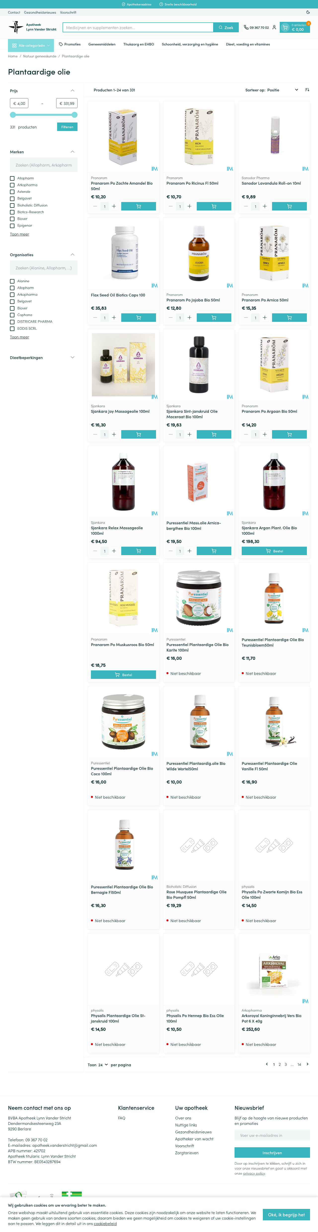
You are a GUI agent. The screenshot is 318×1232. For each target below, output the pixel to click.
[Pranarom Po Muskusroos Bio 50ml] (123, 598)
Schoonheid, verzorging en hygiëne (190, 43)
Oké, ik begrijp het (286, 1214)
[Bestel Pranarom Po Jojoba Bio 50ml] (214, 317)
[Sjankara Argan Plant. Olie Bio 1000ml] (274, 481)
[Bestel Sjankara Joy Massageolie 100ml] (138, 434)
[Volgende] (306, 1064)
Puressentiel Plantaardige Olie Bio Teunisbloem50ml (273, 642)
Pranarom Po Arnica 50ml (265, 299)
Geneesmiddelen (102, 43)
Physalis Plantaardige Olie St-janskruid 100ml (118, 1018)
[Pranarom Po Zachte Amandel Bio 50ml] (123, 136)
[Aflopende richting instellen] (307, 90)
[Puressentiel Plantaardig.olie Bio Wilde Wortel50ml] (199, 721)
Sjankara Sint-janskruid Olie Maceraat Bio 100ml (192, 413)
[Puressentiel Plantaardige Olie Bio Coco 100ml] (123, 721)
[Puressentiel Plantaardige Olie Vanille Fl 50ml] (274, 721)
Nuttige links (186, 1124)
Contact (14, 12)
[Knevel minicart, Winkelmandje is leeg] (285, 27)
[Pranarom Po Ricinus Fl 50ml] (199, 136)
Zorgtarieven (187, 1152)
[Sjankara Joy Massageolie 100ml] (123, 364)
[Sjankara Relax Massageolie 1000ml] (123, 481)
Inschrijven (272, 1152)
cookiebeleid (105, 1223)
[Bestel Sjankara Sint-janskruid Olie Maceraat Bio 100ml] (214, 434)
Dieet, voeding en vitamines (248, 43)
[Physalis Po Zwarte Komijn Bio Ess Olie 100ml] (274, 845)
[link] (267, 1064)
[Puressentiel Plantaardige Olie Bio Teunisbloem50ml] (274, 598)
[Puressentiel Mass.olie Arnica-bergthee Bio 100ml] (199, 481)
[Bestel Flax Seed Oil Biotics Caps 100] (138, 317)
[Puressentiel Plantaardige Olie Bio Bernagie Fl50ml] (123, 845)
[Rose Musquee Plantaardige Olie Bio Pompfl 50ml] (199, 845)
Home (13, 55)
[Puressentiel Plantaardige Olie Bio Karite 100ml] (199, 598)
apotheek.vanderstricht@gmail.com (64, 1145)
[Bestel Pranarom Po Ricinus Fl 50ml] (214, 206)
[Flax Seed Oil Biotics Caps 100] (123, 253)
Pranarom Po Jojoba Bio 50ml (193, 299)
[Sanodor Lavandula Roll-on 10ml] (274, 136)
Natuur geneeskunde (39, 55)
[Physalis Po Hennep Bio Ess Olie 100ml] (199, 969)
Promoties (72, 43)
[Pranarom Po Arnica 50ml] (274, 253)
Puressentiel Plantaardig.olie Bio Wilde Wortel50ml (195, 765)
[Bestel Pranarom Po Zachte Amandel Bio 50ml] (138, 206)
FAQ (121, 1117)
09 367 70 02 (36, 1139)
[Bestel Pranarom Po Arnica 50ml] (289, 317)
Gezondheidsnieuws (40, 12)
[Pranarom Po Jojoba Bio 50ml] (199, 253)
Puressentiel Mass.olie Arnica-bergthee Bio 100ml (193, 525)
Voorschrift (68, 12)
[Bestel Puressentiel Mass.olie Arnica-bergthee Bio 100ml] (214, 551)
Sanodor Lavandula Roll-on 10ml (271, 183)
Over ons (183, 1117)
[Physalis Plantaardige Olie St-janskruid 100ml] (123, 969)
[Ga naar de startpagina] (33, 27)
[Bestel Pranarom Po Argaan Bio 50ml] (289, 434)
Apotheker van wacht (194, 1138)
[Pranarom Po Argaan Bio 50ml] (274, 364)
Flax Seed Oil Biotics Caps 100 (118, 294)
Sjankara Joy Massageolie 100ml (120, 411)
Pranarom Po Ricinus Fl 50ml (192, 183)
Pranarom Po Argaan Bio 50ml (269, 411)
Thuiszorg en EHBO (138, 43)
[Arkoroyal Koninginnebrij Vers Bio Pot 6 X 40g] (274, 969)
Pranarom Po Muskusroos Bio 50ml (122, 644)
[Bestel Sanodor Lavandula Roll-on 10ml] (289, 206)
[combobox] (138, 27)
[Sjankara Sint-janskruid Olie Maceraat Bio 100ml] (199, 364)
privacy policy (254, 1173)
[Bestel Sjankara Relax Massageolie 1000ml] (138, 551)
